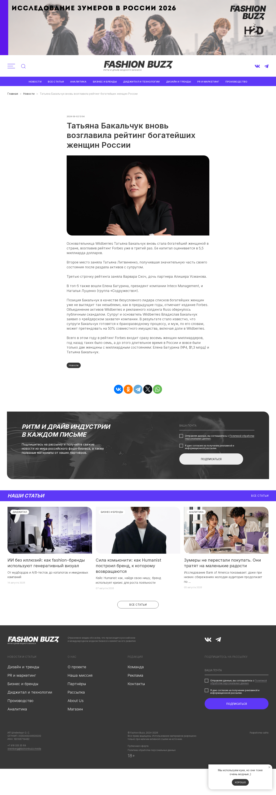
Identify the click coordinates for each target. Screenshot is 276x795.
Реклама (135, 675)
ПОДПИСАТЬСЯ (211, 459)
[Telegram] (138, 389)
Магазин (75, 709)
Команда (136, 667)
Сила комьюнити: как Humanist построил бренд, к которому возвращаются (128, 566)
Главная (13, 93)
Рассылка (76, 692)
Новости (35, 81)
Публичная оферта (138, 746)
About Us (76, 700)
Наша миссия (80, 675)
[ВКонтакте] (118, 389)
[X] (147, 389)
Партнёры (77, 684)
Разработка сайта (259, 732)
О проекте (77, 667)
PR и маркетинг (208, 81)
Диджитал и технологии (141, 81)
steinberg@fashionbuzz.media (24, 748)
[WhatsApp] (157, 389)
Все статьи (56, 81)
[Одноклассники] (128, 389)
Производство (236, 81)
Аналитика (78, 81)
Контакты (136, 684)
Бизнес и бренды (105, 81)
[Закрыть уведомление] (269, 767)
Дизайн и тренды (178, 81)
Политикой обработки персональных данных (238, 682)
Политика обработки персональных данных (152, 750)
